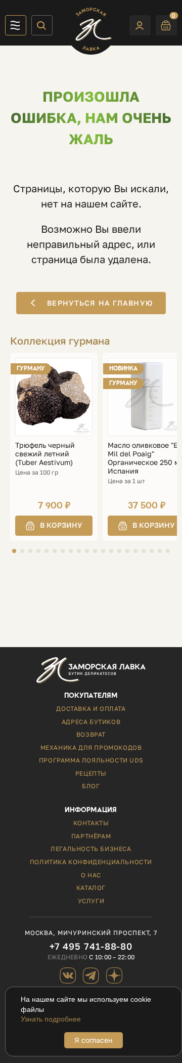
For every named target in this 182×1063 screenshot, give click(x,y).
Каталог (91, 887)
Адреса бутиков (91, 722)
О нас (91, 875)
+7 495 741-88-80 (91, 946)
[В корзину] (54, 526)
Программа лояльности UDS (91, 760)
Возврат (91, 734)
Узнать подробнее (51, 1019)
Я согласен (93, 1040)
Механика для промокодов (91, 747)
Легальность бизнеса (91, 849)
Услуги (91, 901)
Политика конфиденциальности (91, 862)
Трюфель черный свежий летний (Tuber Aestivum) (45, 453)
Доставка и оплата (90, 708)
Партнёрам (91, 836)
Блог (91, 786)
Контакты (91, 823)
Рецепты (91, 773)
